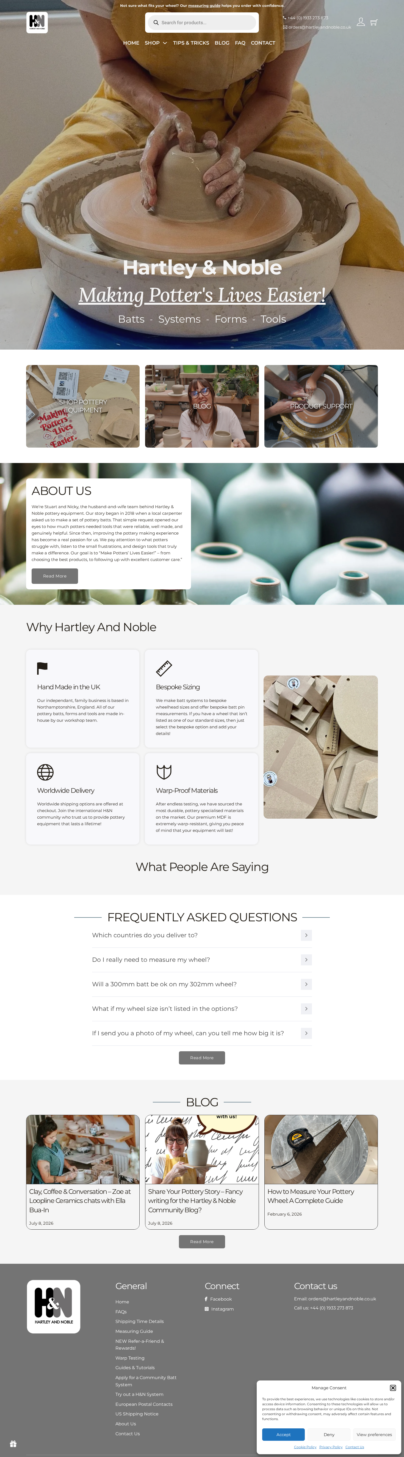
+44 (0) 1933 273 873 (331, 1308)
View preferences (374, 1434)
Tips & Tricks (191, 43)
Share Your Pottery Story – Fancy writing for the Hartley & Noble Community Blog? (195, 1201)
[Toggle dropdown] (164, 42)
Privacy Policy (331, 1447)
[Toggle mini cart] (374, 22)
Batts (131, 319)
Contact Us (354, 1447)
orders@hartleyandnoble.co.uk (342, 1298)
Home (131, 43)
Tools (273, 319)
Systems (179, 319)
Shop (152, 43)
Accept (283, 1434)
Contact (263, 43)
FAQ (240, 43)
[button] (393, 1388)
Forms (231, 319)
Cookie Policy (305, 1447)
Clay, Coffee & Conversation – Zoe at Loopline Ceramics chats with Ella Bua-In (80, 1201)
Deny (329, 1434)
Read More (55, 576)
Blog (222, 43)
